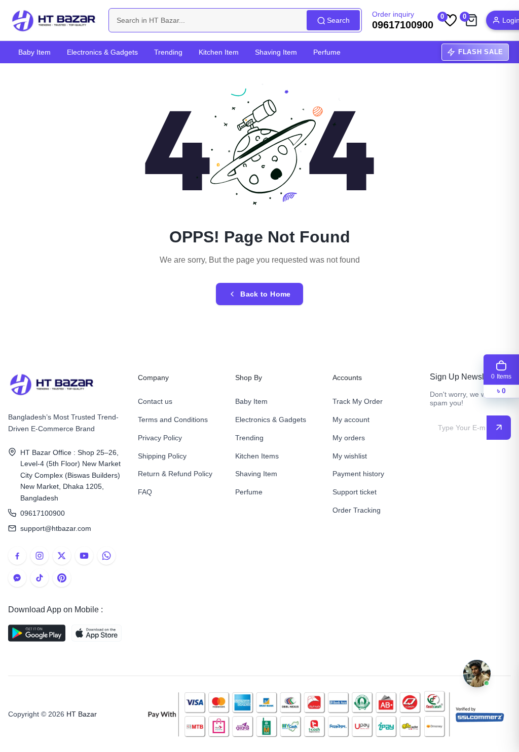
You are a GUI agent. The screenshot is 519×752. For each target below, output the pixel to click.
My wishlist (349, 456)
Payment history (358, 474)
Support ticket (354, 492)
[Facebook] (17, 556)
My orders (348, 438)
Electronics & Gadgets (102, 52)
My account (350, 419)
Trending (168, 52)
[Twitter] (62, 556)
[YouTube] (84, 556)
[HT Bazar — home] (54, 20)
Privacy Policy (160, 438)
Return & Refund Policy (175, 474)
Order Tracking (356, 510)
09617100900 (42, 513)
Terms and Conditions (173, 419)
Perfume (327, 52)
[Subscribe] (499, 427)
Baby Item (34, 52)
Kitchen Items (257, 456)
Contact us (155, 401)
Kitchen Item (219, 52)
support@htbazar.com (55, 528)
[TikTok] (39, 578)
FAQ (145, 492)
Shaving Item (276, 52)
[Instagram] (39, 556)
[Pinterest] (62, 578)
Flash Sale (480, 52)
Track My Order (357, 401)
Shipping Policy (162, 456)
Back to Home (265, 294)
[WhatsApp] (106, 556)
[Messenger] (17, 578)
